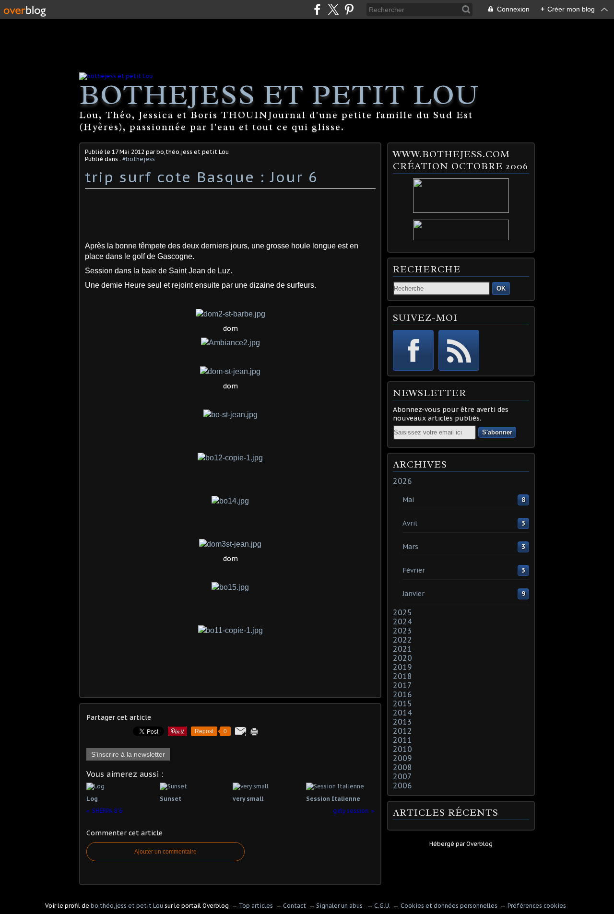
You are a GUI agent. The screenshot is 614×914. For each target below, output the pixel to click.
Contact (294, 905)
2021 (402, 649)
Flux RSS (459, 350)
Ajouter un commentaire (165, 851)
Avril (409, 523)
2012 (402, 731)
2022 (402, 639)
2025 (402, 612)
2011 (402, 740)
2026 (402, 481)
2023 (402, 630)
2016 (402, 694)
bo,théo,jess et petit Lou (127, 905)
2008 (402, 767)
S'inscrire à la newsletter (128, 754)
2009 (402, 758)
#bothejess (138, 159)
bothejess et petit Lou (279, 94)
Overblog (479, 843)
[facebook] (317, 9)
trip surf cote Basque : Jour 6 (201, 176)
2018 (402, 676)
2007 (402, 776)
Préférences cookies (537, 905)
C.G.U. (382, 905)
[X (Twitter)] (333, 9)
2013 (402, 722)
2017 (402, 685)
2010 (402, 749)
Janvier (413, 593)
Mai (408, 499)
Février (413, 570)
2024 (402, 621)
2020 (402, 658)
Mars (410, 546)
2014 (402, 712)
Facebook (413, 350)
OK (501, 288)
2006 (402, 785)
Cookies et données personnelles (449, 905)
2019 (402, 667)
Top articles (256, 905)
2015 (402, 703)
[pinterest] (349, 9)
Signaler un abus (340, 905)
